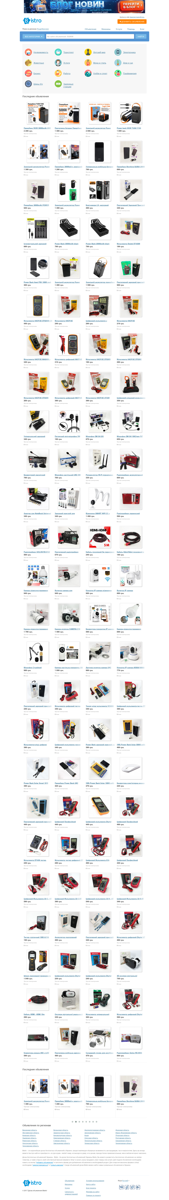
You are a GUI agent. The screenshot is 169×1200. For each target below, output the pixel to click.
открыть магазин (57, 1165)
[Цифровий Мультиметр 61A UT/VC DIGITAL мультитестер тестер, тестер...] (100, 845)
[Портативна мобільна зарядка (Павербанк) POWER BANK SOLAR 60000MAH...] (69, 1038)
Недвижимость (41, 52)
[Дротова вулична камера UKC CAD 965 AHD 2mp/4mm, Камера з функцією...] (100, 653)
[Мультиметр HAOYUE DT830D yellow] (100, 344)
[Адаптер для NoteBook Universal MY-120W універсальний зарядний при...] (38, 498)
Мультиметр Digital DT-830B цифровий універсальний (128, 245)
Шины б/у (38, 84)
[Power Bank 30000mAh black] (69, 229)
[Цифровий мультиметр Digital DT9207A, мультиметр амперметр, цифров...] (100, 807)
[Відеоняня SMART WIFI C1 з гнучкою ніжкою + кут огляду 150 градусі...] (100, 498)
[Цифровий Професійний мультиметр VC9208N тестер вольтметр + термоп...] (131, 807)
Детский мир (99, 52)
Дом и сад (128, 62)
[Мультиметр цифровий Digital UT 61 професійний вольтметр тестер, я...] (131, 922)
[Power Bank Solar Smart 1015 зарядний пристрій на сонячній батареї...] (38, 768)
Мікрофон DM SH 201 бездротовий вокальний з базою (100, 437)
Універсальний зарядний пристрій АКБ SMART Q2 (34, 437)
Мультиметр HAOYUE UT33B (98, 398)
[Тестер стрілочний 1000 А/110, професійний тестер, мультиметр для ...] (38, 922)
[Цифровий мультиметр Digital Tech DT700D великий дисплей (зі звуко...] (100, 961)
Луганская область (122, 1135)
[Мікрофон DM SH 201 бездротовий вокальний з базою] (100, 421)
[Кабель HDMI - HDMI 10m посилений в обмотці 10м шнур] (38, 999)
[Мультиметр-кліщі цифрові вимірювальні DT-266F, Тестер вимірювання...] (38, 730)
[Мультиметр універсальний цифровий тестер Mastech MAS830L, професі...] (100, 999)
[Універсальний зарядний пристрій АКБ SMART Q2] (38, 421)
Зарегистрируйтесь (137, 17)
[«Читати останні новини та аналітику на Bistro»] (84, 6)
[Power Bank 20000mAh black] (100, 229)
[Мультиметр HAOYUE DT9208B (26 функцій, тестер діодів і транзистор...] (38, 306)
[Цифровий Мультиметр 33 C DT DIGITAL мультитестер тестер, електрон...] (69, 884)
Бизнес (37, 73)
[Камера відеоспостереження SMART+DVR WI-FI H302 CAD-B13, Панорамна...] (131, 614)
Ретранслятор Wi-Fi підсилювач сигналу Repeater (99, 476)
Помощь (131, 29)
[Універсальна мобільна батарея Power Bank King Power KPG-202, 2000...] (100, 152)
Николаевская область (61, 1138)
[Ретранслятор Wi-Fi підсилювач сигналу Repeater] (100, 460)
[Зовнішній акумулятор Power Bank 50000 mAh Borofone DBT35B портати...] (69, 190)
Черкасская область (91, 1143)
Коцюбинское (43, 28)
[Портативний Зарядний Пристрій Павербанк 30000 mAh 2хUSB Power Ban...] (131, 190)
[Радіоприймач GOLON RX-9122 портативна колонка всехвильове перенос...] (38, 537)
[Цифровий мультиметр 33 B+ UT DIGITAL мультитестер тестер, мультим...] (100, 884)
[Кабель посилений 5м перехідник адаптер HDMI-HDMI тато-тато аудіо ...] (100, 537)
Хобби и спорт (100, 73)
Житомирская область (30, 1133)
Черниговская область (124, 1143)
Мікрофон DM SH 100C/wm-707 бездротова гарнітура (130, 437)
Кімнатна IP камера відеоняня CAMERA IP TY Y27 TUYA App (99, 591)
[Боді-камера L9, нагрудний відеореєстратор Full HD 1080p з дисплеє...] (100, 190)
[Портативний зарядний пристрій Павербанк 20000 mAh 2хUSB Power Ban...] (38, 691)
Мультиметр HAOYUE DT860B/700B (126, 322)
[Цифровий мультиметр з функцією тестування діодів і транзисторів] (100, 306)
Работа (66, 73)
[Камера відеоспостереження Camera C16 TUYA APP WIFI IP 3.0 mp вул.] (38, 614)
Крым (86, 1135)
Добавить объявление (133, 21)
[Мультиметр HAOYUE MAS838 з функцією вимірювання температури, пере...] (38, 344)
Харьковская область (123, 1140)
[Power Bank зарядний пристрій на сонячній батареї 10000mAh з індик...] (100, 730)
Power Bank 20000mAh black (97, 243)
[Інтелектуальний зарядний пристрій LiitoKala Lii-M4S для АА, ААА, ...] (38, 229)
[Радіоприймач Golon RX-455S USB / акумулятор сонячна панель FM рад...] (131, 1038)
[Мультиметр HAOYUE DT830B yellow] (38, 383)
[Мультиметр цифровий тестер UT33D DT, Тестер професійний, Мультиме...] (69, 691)
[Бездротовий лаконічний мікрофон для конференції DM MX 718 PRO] (38, 460)
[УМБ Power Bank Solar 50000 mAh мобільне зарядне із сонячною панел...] (131, 730)
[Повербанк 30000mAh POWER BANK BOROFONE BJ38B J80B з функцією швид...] (38, 190)
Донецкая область (122, 1130)
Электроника (129, 52)
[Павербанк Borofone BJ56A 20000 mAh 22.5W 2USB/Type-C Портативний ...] (131, 152)
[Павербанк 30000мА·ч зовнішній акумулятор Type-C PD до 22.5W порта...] (69, 152)
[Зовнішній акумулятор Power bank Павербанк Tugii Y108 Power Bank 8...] (100, 113)
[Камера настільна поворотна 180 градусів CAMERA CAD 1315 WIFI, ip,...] (69, 653)
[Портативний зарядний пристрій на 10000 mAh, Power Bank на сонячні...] (100, 922)
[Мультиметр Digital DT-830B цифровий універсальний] (131, 229)
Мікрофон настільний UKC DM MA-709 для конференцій (68, 476)
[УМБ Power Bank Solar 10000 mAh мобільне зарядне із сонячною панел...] (100, 768)
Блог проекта (91, 1188)
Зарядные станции (68, 85)
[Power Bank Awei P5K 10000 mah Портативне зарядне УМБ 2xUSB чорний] (38, 267)
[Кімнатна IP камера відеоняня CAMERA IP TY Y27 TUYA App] (100, 576)
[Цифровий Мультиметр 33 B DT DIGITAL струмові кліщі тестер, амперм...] (131, 884)
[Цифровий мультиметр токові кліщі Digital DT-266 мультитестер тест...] (69, 730)
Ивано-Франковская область (126, 1133)
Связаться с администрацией (71, 1192)
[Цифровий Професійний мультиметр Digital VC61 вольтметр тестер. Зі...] (131, 845)
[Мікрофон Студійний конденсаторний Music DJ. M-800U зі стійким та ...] (38, 653)
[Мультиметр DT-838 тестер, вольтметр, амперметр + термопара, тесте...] (38, 845)
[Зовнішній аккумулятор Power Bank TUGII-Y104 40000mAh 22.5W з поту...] (38, 152)
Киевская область (29, 1135)
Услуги (119, 29)
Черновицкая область (30, 1146)
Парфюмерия (130, 73)
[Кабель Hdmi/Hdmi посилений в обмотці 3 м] (131, 537)
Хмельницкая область (61, 1143)
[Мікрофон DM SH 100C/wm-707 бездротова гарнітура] (131, 421)
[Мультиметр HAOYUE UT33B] (100, 383)
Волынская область (60, 1130)
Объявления (90, 29)
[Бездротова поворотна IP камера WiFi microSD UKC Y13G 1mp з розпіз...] (100, 614)
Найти (141, 36)
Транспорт (68, 52)
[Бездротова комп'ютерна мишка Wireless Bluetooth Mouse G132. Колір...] (131, 768)
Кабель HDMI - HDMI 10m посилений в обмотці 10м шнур (37, 1015)
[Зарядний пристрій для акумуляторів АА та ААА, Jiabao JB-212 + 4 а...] (69, 498)
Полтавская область (123, 1138)
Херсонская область (30, 1143)
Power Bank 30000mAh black (66, 243)
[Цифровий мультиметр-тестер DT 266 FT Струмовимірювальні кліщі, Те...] (131, 691)
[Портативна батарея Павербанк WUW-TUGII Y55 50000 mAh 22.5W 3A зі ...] (69, 113)
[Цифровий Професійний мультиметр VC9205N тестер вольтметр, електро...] (69, 807)
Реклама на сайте (92, 1191)
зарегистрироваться (40, 1165)
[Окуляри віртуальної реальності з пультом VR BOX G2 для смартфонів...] (69, 999)
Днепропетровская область (94, 1130)
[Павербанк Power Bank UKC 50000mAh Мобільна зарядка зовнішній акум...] (69, 768)
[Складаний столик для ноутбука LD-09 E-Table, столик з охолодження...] (100, 1038)
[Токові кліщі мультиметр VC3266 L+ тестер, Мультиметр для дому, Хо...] (100, 691)
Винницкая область (29, 1130)
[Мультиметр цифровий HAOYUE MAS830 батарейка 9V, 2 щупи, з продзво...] (69, 344)
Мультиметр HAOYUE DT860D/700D (64, 322)
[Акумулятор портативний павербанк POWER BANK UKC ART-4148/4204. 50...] (69, 922)
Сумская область (59, 1140)
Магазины (106, 29)
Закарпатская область (61, 1133)
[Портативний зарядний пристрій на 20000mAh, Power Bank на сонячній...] (38, 807)
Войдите (123, 17)
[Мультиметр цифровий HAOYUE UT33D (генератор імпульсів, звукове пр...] (69, 383)
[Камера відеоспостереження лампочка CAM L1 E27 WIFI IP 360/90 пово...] (38, 576)
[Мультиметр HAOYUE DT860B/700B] (131, 306)
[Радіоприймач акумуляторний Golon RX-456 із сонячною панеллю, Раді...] (131, 460)
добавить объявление (44, 1162)
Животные (39, 62)
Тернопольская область (93, 1140)
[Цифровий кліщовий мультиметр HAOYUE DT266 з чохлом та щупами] (131, 383)
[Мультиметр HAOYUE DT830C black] (131, 344)
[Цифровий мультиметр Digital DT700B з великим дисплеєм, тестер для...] (69, 961)
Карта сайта (90, 1184)
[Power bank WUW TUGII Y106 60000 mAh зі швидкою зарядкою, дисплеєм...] (131, 113)
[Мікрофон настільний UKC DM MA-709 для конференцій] (69, 460)
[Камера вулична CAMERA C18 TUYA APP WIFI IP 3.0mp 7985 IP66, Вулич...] (69, 614)
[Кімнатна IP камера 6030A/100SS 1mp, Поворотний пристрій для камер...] (131, 653)
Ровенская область (29, 1140)
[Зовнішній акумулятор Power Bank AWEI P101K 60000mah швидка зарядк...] (69, 267)
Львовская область (29, 1138)
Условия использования (95, 1180)
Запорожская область (92, 1133)
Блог (142, 29)
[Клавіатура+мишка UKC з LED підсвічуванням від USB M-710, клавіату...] (38, 1038)
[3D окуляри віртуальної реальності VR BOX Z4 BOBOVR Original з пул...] (131, 961)
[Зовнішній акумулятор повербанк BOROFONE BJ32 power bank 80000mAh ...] (100, 267)
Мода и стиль (99, 62)
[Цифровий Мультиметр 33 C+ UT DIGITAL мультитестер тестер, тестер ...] (38, 884)
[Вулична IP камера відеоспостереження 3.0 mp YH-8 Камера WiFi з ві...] (131, 576)
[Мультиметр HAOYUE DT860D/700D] (69, 306)
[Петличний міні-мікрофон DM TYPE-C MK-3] (69, 421)
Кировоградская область (62, 1135)
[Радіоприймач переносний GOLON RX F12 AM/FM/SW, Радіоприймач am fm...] (131, 498)
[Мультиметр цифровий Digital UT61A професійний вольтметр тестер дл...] (131, 999)
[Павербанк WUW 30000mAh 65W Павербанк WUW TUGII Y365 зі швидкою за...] (38, 113)
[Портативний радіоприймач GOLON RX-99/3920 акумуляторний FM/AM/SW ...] (69, 537)
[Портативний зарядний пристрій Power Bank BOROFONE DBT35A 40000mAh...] (131, 267)
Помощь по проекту (93, 1195)
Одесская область (91, 1138)
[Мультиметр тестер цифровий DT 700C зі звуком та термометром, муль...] (69, 845)
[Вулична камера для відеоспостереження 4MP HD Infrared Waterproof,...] (69, 576)
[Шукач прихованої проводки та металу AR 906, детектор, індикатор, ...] (38, 961)
